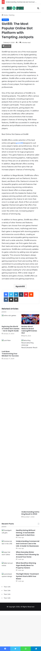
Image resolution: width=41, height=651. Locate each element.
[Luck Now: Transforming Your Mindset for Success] (11, 344)
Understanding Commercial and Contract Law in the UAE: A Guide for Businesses (27, 543)
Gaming (11, 15)
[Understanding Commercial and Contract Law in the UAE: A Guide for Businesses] (8, 544)
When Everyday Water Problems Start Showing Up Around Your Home (27, 554)
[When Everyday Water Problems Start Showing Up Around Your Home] (8, 555)
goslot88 (19, 143)
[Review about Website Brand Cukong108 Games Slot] (30, 319)
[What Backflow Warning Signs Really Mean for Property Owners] (8, 566)
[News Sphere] (15, 8)
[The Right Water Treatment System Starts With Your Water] (8, 577)
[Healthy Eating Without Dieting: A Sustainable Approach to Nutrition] (8, 533)
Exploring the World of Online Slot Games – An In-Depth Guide (10, 328)
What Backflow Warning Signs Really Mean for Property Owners (26, 565)
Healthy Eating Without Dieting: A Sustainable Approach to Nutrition (25, 532)
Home (5, 15)
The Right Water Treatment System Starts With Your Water (27, 576)
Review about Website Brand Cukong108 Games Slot (29, 329)
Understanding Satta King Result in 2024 (30, 513)
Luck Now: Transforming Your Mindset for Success (10, 353)
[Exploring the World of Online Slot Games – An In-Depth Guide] (11, 319)
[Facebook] (6, 294)
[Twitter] (11, 294)
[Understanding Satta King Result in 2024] (30, 424)
